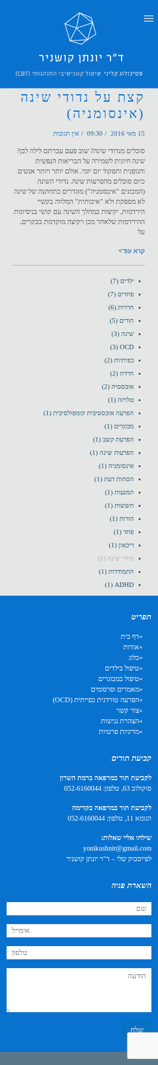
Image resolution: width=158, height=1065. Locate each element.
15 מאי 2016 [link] (128, 133)
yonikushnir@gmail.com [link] (117, 848)
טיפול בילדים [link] (122, 668)
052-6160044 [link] (82, 788)
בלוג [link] (134, 657)
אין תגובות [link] (66, 133)
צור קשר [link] (127, 710)
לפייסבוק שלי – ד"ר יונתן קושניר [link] (108, 858)
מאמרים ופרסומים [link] (115, 689)
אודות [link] (131, 647)
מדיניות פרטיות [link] (119, 731)
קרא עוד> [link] (131, 250)
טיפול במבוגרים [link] (118, 678)
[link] (79, 53)
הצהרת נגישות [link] (120, 721)
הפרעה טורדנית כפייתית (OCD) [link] (96, 700)
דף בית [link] (130, 636)
